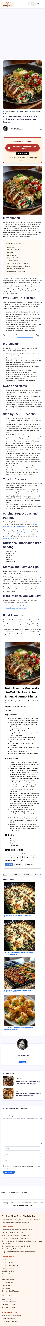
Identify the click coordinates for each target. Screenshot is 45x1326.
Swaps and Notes (13, 255)
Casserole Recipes (8, 1268)
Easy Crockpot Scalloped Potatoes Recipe (16, 1238)
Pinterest (30, 864)
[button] (32, 4)
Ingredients (10, 252)
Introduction (11, 247)
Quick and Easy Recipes (10, 1265)
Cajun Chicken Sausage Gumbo (16, 608)
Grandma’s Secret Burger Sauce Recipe (15, 1235)
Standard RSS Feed (8, 1307)
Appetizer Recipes (8, 1279)
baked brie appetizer (22, 532)
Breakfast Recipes (8, 1274)
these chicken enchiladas (25, 337)
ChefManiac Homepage (10, 1321)
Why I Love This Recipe (14, 250)
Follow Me (22, 1062)
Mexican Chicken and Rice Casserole (17, 606)
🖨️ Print (9, 864)
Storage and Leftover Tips (15, 268)
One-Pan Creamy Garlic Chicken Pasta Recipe (17, 1230)
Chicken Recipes (7, 1282)
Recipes (4, 1260)
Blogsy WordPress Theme (22, 1205)
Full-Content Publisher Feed (11, 1315)
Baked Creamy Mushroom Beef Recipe (15, 1249)
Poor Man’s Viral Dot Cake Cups (12, 1232)
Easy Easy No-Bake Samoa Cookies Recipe (16, 1246)
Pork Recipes (6, 1285)
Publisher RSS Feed (8, 1304)
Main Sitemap (6, 1299)
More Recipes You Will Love (16, 271)
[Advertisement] (22, 31)
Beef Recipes (6, 1288)
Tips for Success (12, 260)
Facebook (19, 864)
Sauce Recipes (7, 1277)
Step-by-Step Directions (15, 258)
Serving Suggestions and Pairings (17, 263)
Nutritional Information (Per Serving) (18, 266)
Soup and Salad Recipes (10, 1291)
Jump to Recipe (23, 153)
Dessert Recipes (7, 1262)
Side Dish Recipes (8, 1271)
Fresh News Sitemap (9, 1302)
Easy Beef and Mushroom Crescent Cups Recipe (18, 1252)
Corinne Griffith (14, 128)
